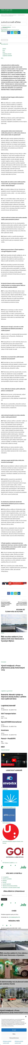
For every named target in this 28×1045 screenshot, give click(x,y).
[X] (10, 12)
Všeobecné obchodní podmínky (10, 885)
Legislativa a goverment (6, 690)
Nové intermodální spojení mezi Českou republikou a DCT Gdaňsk (6, 604)
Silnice (2, 633)
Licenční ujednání (7, 884)
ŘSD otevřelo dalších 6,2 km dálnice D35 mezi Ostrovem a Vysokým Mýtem (12, 639)
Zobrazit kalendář (5, 750)
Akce (4, 52)
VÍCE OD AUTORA (17, 611)
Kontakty (5, 880)
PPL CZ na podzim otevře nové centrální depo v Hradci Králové (21, 603)
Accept (14, 1030)
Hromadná (3, 662)
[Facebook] (2, 12)
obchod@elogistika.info (14, 917)
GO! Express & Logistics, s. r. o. (10, 862)
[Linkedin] (6, 12)
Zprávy (4, 48)
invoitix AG (5, 789)
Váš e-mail (3, 38)
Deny (14, 1034)
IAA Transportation (8, 713)
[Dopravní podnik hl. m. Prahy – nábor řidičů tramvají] (14, 584)
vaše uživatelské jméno (6, 22)
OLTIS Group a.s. (7, 823)
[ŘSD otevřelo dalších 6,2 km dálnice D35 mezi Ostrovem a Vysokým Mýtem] (14, 623)
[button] (26, 1016)
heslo (2, 26)
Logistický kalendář (7, 55)
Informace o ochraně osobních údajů (9, 31)
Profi (4, 50)
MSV (3, 747)
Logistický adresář (7, 53)
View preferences (14, 1038)
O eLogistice (5, 877)
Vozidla (1, 987)
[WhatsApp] (15, 593)
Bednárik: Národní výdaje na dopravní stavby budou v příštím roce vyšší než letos (13, 697)
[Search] (2, 58)
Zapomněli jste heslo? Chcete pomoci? (10, 30)
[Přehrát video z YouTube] (14, 760)
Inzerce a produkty (7, 878)
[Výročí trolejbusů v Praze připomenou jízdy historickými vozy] (14, 652)
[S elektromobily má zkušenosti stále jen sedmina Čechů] (14, 969)
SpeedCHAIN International (11, 722)
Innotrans (5, 730)
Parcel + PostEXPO (8, 738)
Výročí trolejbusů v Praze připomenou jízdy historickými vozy (13, 668)
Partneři (4, 882)
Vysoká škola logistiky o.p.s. (9, 807)
